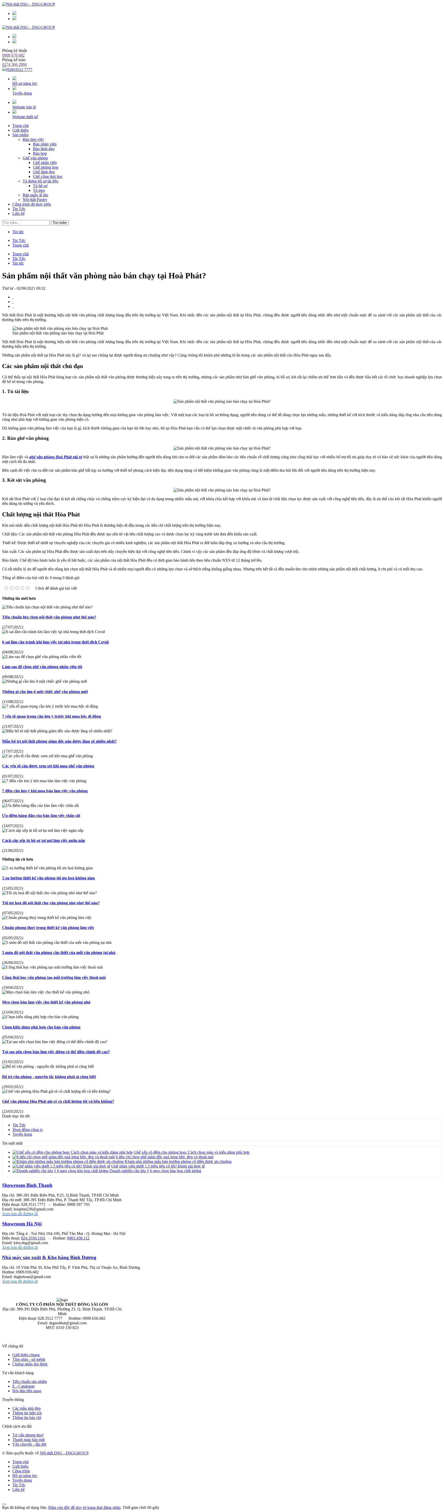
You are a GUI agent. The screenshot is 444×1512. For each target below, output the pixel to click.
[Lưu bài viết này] (12, 306)
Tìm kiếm (60, 223)
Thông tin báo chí (26, 1417)
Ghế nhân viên (45, 162)
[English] (14, 18)
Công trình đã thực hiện (31, 204)
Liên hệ (18, 213)
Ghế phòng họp (45, 167)
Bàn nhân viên (45, 144)
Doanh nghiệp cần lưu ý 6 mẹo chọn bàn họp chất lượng (155, 1171)
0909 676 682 (13, 55)
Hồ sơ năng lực (24, 83)
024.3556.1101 (33, 1238)
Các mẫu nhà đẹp (26, 1408)
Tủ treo (39, 190)
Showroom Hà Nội (22, 1223)
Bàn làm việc (33, 139)
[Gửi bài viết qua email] (12, 297)
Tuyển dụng (22, 93)
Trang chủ (20, 1462)
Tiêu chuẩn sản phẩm (29, 1381)
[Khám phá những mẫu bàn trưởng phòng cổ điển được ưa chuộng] (68, 1161)
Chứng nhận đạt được (30, 1364)
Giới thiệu (20, 130)
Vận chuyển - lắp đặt (29, 1444)
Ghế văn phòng (35, 158)
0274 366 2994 (14, 64)
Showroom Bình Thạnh (27, 1185)
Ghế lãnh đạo (44, 172)
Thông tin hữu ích (27, 1413)
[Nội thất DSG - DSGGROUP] (28, 27)
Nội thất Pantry (35, 199)
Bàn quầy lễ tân (35, 195)
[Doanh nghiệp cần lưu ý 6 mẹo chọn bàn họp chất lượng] (60, 1171)
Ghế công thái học (48, 176)
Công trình (21, 1471)
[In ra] (12, 301)
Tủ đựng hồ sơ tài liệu (40, 181)
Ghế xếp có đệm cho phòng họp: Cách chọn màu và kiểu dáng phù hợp (191, 1152)
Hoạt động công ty (28, 1129)
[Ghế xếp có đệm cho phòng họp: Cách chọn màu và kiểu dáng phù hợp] (73, 1152)
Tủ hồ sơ (40, 186)
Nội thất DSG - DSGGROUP (64, 1453)
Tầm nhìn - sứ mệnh (28, 1359)
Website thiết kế (25, 117)
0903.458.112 (78, 1238)
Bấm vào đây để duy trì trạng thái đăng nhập (84, 1507)
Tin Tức (18, 209)
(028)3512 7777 (19, 69)
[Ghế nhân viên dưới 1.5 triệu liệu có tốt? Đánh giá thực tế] (61, 1166)
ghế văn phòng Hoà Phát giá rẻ (55, 457)
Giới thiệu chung (26, 1355)
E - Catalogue (23, 1386)
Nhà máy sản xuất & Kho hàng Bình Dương (49, 1257)
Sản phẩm (20, 135)
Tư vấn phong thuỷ (28, 1435)
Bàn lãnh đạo (43, 149)
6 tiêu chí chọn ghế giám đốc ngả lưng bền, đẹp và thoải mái (165, 1157)
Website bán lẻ (24, 107)
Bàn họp (40, 153)
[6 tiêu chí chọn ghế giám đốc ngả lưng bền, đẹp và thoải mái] (64, 1157)
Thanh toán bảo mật (28, 1439)
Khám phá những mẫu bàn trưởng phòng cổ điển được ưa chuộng (178, 1161)
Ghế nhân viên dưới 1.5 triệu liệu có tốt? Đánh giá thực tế (158, 1166)
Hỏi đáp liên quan (26, 1391)
